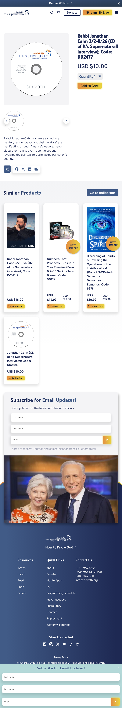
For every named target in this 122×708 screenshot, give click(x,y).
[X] (23, 169)
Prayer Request (56, 599)
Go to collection (102, 193)
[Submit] (107, 440)
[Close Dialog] (119, 667)
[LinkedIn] (30, 169)
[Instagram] (51, 644)
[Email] (36, 169)
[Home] (17, 12)
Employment (54, 618)
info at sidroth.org (87, 580)
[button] (118, 3)
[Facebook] (16, 169)
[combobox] (90, 76)
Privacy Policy (61, 657)
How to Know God (59, 547)
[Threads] (77, 644)
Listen (21, 574)
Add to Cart (89, 85)
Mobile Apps (54, 580)
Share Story (54, 606)
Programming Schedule (61, 593)
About (50, 568)
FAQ (49, 587)
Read (21, 580)
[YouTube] (64, 644)
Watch (22, 568)
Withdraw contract (58, 624)
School (22, 593)
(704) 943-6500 (85, 576)
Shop (21, 587)
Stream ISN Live (97, 12)
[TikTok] (71, 644)
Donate (72, 12)
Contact (52, 612)
